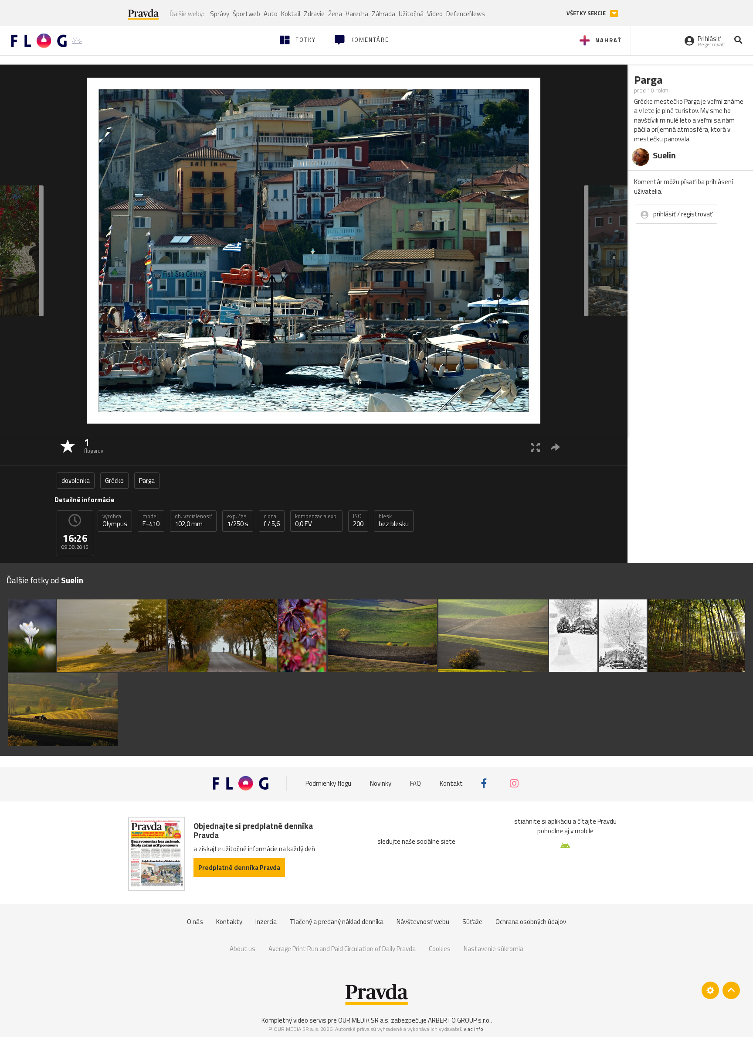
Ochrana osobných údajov (530, 921)
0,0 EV (316, 520)
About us (242, 948)
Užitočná (411, 14)
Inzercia (266, 921)
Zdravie (314, 14)
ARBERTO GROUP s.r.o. (459, 1020)
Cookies (440, 948)
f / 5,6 (272, 520)
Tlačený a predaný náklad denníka (336, 921)
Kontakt (451, 783)
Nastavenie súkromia (493, 948)
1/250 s (237, 520)
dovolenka (75, 481)
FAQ (415, 783)
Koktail (290, 14)
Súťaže (472, 921)
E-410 (150, 520)
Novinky (380, 783)
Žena (335, 14)
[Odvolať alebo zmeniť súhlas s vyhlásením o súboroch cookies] (710, 990)
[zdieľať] (555, 447)
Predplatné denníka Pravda (239, 867)
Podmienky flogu (328, 783)
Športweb (246, 14)
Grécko (114, 481)
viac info (473, 1029)
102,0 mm (193, 520)
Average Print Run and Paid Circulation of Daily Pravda (342, 948)
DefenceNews (465, 14)
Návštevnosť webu (423, 921)
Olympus (114, 520)
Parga (147, 481)
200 (358, 520)
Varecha (357, 14)
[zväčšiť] (535, 447)
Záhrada (383, 14)
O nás (195, 921)
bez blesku (394, 520)
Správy (219, 14)
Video (435, 14)
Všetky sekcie (586, 13)
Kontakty (229, 921)
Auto (271, 14)
